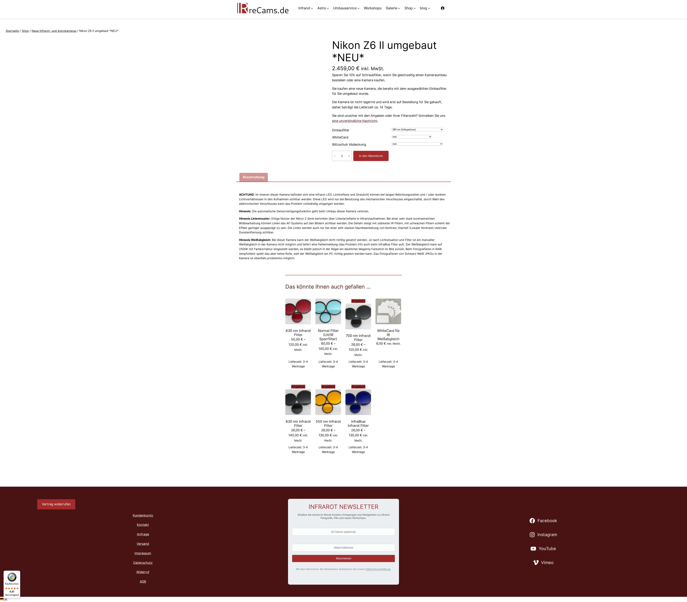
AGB (143, 581)
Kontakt (143, 525)
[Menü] (18, 573)
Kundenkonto (143, 515)
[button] (343, 599)
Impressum (143, 553)
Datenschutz (143, 563)
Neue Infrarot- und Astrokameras (54, 31)
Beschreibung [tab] (253, 177)
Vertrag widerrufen (56, 504)
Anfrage (143, 534)
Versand (143, 544)
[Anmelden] (442, 8)
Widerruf (142, 572)
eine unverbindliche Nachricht (354, 121)
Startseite (12, 31)
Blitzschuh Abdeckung (349, 144)
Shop (25, 31)
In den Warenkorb (371, 156)
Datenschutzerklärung (378, 569)
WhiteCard (340, 137)
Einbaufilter (340, 130)
